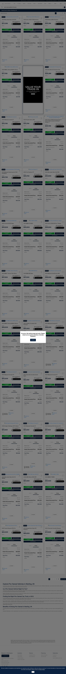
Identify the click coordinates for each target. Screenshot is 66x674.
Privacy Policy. (42, 669)
